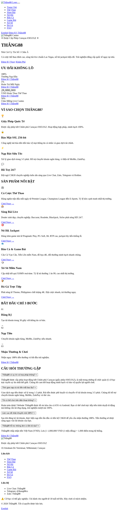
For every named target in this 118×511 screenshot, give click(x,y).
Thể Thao (11, 10)
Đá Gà (10, 25)
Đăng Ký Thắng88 (17, 33)
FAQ (9, 28)
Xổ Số (10, 23)
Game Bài (11, 20)
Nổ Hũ (10, 15)
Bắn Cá (10, 17)
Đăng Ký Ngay (8, 62)
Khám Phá (20, 62)
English (4, 33)
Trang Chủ (12, 7)
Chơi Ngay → (7, 203)
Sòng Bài (11, 12)
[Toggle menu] (19, 3)
